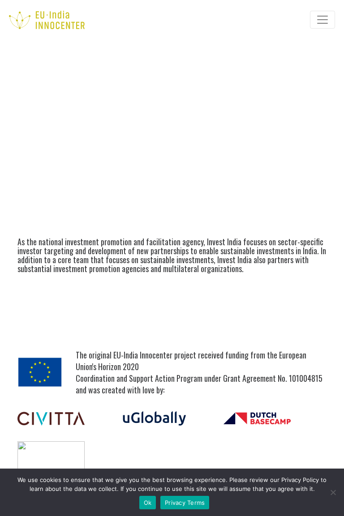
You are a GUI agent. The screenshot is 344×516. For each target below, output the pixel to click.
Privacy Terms (185, 502)
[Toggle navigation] (322, 20)
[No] (332, 492)
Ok (148, 502)
